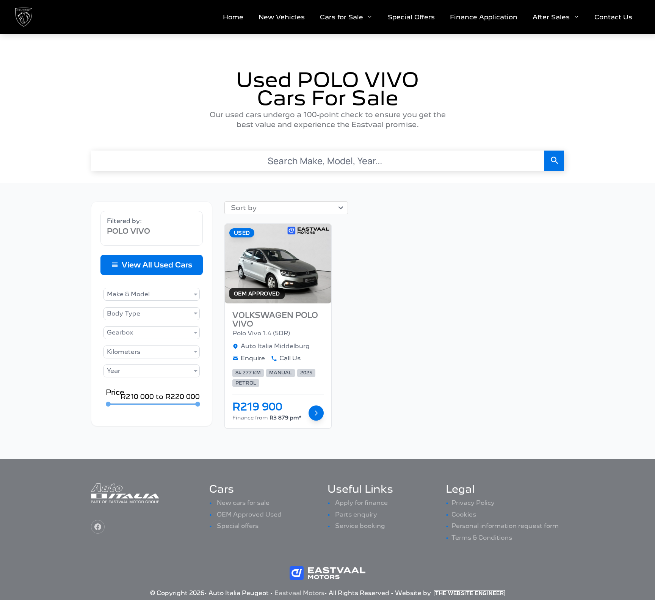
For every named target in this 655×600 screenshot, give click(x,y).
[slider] (108, 404)
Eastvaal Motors (299, 593)
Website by (449, 593)
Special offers (238, 525)
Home (233, 17)
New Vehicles (282, 17)
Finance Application (483, 17)
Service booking (360, 525)
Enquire (253, 358)
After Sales (551, 17)
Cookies (463, 514)
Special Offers (411, 17)
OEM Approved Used (249, 514)
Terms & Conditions (481, 537)
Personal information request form (505, 525)
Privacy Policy (473, 502)
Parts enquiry (356, 514)
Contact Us (613, 17)
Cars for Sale (341, 17)
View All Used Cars (157, 265)
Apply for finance (361, 502)
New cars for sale (243, 502)
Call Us (290, 358)
